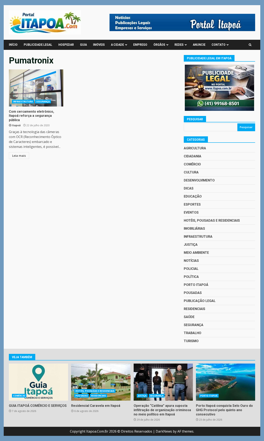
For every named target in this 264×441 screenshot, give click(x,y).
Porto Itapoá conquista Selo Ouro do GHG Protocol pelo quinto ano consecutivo (225, 382)
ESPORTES (192, 204)
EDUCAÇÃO (193, 196)
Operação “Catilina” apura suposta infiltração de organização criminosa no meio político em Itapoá (163, 382)
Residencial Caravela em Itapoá (100, 382)
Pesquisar (195, 119)
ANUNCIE (199, 44)
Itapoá (16, 125)
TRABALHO (192, 333)
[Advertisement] (182, 22)
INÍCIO (13, 44)
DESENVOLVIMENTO (199, 180)
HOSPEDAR (66, 44)
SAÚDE (189, 317)
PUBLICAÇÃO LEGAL (200, 301)
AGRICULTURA (195, 148)
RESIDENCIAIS (194, 309)
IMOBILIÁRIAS (194, 228)
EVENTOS (191, 212)
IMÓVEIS (99, 44)
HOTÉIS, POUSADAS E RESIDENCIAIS (212, 220)
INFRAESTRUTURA (23, 101)
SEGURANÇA (43, 101)
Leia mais (19, 156)
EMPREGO (140, 44)
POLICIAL (191, 269)
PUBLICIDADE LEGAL (38, 44)
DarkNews (164, 431)
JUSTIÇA (191, 245)
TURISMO (191, 341)
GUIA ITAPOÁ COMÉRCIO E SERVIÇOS (38, 382)
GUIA (83, 44)
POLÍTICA (191, 277)
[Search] (250, 45)
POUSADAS (193, 293)
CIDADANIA (192, 156)
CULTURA (191, 172)
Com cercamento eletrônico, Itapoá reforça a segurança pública (36, 87)
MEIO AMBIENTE (196, 253)
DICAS (188, 188)
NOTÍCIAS (191, 261)
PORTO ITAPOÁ (196, 285)
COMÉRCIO (192, 164)
